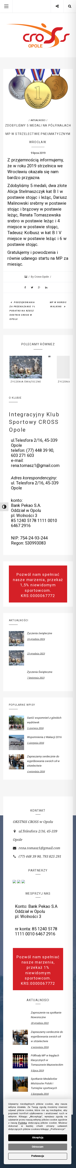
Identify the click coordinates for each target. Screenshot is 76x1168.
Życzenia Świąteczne (39, 672)
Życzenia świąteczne (26, 381)
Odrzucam (37, 1146)
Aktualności (38, 120)
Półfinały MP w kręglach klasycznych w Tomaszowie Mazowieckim (47, 1060)
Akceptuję (37, 1137)
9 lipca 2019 (38, 152)
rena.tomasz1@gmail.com (39, 848)
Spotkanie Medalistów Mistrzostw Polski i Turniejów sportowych (44, 1083)
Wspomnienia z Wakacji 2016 (44, 737)
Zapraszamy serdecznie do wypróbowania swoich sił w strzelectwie (43, 761)
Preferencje (37, 1156)
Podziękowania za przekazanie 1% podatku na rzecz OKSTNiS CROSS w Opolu (22, 310)
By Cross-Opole (40, 276)
